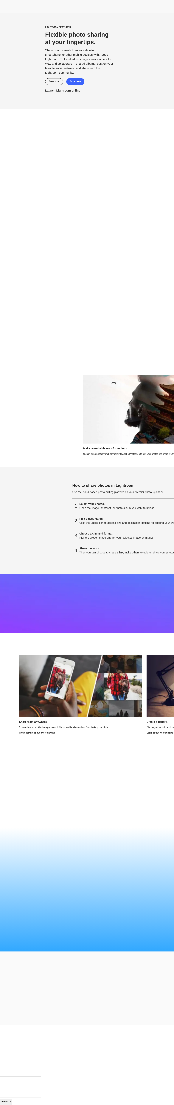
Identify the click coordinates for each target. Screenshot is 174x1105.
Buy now (75, 81)
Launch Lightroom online (62, 90)
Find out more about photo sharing (37, 733)
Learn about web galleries (160, 733)
